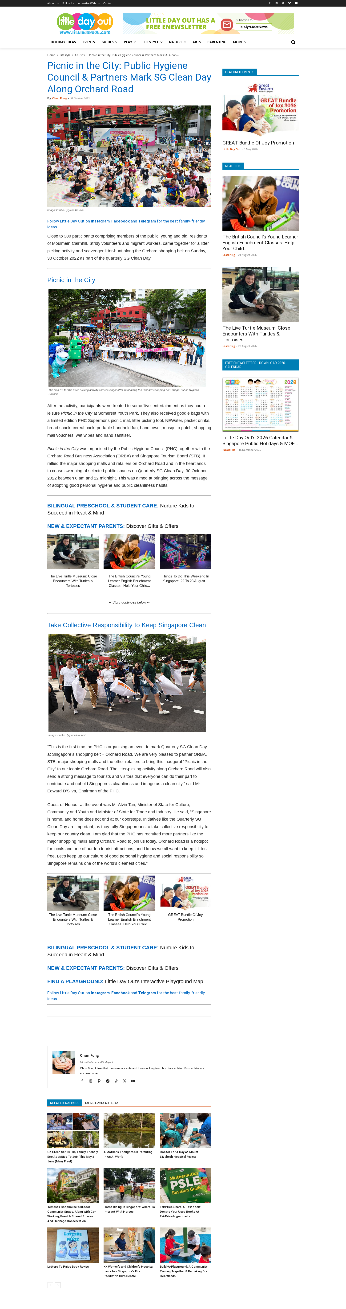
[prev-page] (50, 1285)
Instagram (100, 221)
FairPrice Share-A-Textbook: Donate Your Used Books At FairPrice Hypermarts (180, 1211)
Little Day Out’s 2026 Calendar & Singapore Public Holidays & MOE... (260, 440)
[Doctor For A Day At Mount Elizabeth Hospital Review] (185, 1130)
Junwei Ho (228, 450)
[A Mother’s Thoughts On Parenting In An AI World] (129, 1130)
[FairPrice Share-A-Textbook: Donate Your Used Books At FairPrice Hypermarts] (185, 1185)
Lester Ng (228, 255)
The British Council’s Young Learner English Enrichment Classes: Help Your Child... (129, 581)
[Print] (106, 1026)
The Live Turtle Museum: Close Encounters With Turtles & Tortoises (73, 581)
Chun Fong (59, 98)
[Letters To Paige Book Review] (73, 1245)
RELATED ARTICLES (65, 1103)
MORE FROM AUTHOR (101, 1103)
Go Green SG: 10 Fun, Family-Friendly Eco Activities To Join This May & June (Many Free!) (72, 1156)
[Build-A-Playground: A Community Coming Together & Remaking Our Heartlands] (185, 1245)
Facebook (120, 221)
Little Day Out (231, 149)
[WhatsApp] (84, 1026)
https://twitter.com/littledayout (96, 1062)
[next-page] (58, 1285)
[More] (128, 1026)
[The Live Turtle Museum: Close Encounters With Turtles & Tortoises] (73, 551)
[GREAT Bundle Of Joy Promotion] (185, 893)
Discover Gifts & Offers (152, 526)
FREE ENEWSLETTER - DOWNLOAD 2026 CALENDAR (255, 365)
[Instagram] (276, 3)
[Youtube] (296, 3)
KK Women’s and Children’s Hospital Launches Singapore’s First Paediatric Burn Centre (128, 1271)
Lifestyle (65, 55)
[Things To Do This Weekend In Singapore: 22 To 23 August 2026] (185, 551)
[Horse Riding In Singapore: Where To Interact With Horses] (129, 1185)
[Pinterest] (73, 1026)
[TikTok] (118, 1081)
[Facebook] (270, 3)
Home (51, 55)
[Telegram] (117, 1026)
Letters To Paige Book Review (68, 1266)
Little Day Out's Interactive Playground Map (154, 981)
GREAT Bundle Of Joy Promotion (258, 143)
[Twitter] (283, 3)
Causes (80, 55)
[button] (293, 42)
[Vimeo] (289, 3)
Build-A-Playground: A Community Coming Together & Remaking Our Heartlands (183, 1271)
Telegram (147, 221)
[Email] (95, 1026)
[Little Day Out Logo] (85, 23)
